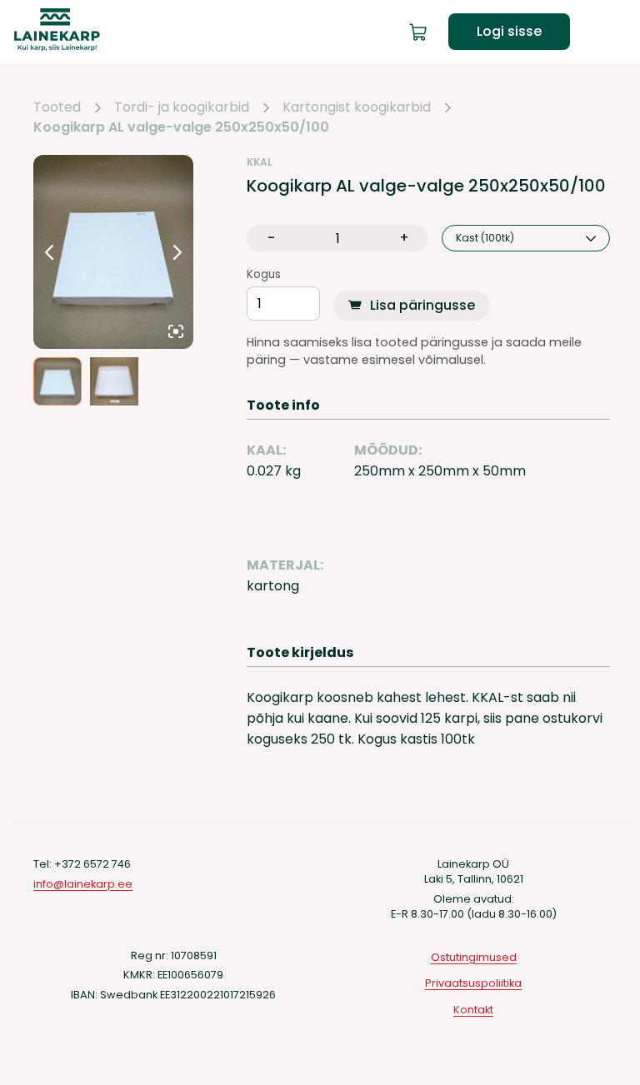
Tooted (57, 107)
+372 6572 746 (92, 864)
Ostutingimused (474, 957)
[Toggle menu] (613, 31)
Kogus (264, 274)
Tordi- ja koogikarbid (181, 107)
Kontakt (473, 1010)
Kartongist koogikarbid (356, 107)
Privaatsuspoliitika (473, 983)
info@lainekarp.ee (82, 884)
